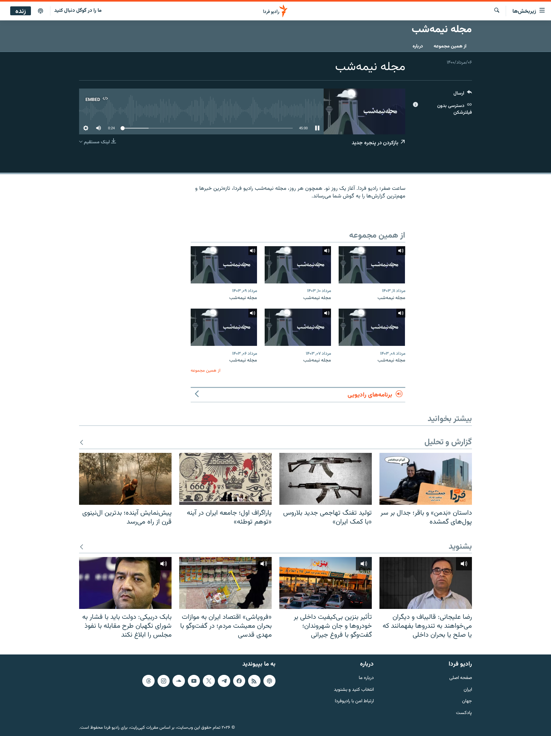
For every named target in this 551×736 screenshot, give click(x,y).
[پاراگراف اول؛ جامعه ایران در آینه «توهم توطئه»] (225, 479)
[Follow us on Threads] (148, 681)
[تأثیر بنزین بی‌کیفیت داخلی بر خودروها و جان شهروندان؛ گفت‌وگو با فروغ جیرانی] (325, 583)
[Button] (462, 95)
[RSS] (254, 681)
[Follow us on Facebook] (239, 681)
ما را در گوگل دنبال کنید (78, 11)
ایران (468, 690)
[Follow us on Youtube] (194, 681)
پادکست (464, 713)
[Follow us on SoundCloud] (179, 681)
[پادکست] (40, 11)
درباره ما (366, 678)
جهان (467, 701)
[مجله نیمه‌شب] (372, 264)
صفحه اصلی (460, 678)
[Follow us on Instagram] (164, 681)
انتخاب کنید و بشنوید (354, 690)
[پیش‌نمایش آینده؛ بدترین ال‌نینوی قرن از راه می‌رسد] (125, 479)
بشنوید (460, 547)
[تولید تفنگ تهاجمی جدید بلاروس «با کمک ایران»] (325, 479)
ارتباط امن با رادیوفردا (354, 701)
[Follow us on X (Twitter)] (209, 681)
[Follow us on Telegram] (224, 681)
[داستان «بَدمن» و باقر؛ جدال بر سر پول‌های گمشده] (425, 479)
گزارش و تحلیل (448, 442)
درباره (418, 46)
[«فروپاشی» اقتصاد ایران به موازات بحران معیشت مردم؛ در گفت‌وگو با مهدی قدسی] (225, 583)
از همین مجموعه (450, 46)
